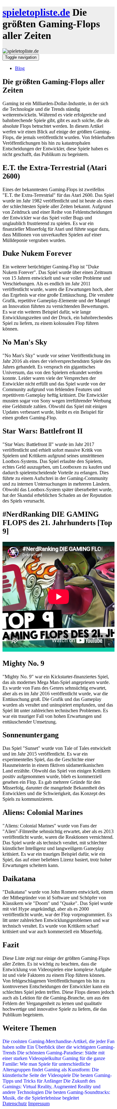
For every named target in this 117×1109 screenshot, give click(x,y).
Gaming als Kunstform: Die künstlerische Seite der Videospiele (50, 1072)
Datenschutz (14, 1103)
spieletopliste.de (36, 12)
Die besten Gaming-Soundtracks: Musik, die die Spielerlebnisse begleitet (56, 1095)
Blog (20, 68)
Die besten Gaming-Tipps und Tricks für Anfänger (57, 1078)
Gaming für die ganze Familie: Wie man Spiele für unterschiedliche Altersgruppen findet (53, 1064)
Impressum (39, 1103)
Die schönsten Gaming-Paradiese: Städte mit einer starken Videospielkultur (53, 1055)
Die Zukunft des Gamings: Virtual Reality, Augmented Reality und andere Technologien (51, 1086)
